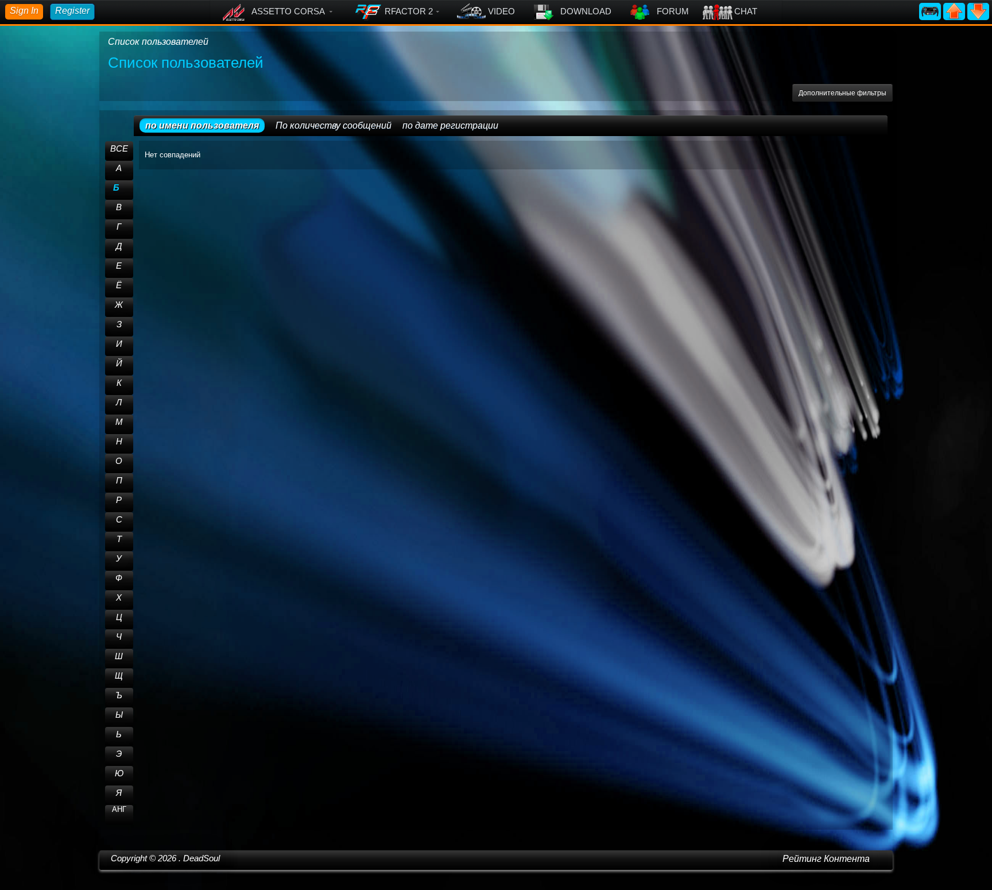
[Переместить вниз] (978, 11)
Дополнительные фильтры (842, 93)
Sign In (24, 11)
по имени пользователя (202, 125)
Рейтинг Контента (826, 859)
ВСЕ (119, 148)
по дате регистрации (450, 125)
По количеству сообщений (334, 125)
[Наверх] (955, 11)
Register (72, 11)
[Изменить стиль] (931, 11)
